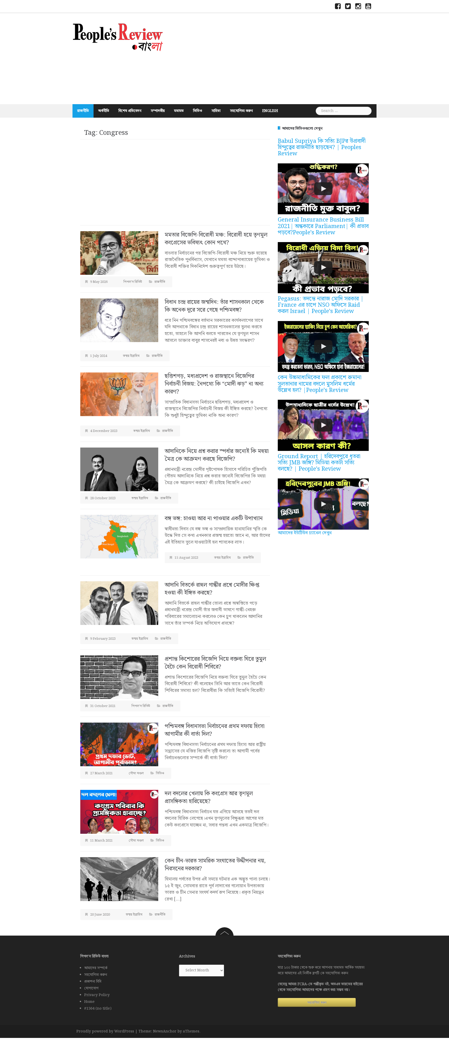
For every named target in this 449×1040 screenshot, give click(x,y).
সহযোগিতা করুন (241, 111)
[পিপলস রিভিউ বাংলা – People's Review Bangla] (117, 36)
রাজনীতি (83, 111)
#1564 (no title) (97, 1008)
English (270, 111)
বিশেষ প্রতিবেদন (129, 111)
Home (89, 1002)
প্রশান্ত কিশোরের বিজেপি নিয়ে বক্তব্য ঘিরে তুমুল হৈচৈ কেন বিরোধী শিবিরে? (215, 663)
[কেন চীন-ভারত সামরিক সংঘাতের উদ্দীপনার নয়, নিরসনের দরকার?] (119, 879)
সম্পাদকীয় (158, 111)
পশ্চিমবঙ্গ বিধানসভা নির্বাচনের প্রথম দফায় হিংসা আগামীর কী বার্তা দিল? (215, 730)
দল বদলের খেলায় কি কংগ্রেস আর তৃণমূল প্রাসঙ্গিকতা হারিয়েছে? (209, 797)
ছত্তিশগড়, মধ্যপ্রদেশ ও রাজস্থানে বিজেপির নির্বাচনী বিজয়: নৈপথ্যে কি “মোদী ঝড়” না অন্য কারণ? (214, 384)
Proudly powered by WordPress (105, 1031)
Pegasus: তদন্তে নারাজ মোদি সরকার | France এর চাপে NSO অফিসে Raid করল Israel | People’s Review (321, 305)
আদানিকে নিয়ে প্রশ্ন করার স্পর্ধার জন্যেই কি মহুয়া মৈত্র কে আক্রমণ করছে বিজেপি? (217, 455)
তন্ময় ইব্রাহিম (131, 356)
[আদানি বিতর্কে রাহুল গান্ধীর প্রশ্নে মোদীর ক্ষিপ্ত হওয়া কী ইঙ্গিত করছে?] (119, 603)
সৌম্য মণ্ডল (136, 773)
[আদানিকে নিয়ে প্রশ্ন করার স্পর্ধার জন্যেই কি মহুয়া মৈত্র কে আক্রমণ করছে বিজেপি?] (119, 469)
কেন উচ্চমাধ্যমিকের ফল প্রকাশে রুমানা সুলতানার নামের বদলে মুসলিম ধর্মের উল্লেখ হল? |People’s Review (319, 384)
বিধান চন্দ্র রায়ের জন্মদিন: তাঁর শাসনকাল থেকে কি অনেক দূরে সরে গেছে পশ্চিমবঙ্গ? (214, 306)
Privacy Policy (97, 995)
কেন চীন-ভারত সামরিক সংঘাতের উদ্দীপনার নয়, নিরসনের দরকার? (215, 864)
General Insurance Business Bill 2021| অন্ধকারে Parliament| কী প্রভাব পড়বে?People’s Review (323, 226)
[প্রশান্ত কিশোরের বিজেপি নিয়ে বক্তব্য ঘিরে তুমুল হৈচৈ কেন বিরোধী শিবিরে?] (119, 677)
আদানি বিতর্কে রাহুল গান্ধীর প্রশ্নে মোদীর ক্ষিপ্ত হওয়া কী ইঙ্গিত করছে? (212, 589)
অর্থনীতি (103, 111)
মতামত (179, 111)
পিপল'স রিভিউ (132, 282)
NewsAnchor (164, 1031)
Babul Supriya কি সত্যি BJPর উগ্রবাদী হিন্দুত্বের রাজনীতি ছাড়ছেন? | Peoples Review (322, 147)
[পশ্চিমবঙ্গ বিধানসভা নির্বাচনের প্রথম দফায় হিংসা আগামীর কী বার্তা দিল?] (119, 744)
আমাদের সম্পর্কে (95, 968)
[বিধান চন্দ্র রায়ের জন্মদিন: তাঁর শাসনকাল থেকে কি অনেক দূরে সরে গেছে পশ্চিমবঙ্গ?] (119, 320)
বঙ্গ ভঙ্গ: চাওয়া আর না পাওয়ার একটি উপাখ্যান (214, 518)
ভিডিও (197, 111)
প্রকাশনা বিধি (92, 981)
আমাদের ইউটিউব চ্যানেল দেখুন (305, 533)
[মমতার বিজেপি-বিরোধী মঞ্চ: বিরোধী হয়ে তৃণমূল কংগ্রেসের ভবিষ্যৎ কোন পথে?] (119, 253)
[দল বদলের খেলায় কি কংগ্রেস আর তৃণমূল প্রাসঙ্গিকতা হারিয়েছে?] (119, 811)
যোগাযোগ (91, 988)
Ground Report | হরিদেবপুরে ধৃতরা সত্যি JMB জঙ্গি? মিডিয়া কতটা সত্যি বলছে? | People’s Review (319, 463)
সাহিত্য (216, 111)
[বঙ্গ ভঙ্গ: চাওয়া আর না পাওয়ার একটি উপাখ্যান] (119, 536)
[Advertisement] (275, 58)
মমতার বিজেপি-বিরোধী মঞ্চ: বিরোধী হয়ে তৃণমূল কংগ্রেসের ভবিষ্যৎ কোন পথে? (216, 238)
